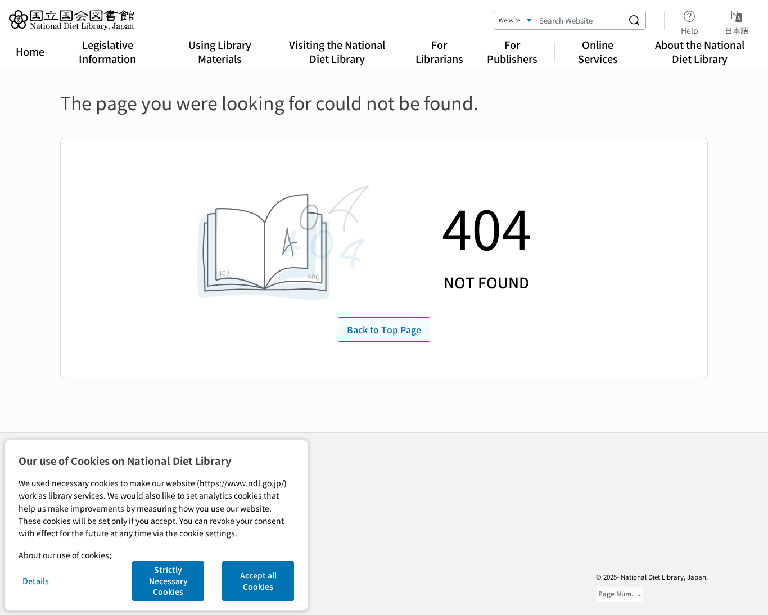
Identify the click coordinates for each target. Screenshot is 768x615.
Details (35, 580)
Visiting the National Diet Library (337, 51)
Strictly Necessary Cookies (168, 580)
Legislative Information (107, 51)
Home (30, 51)
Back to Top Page (384, 329)
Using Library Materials (219, 51)
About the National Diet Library (699, 51)
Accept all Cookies (258, 580)
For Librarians (439, 51)
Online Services (598, 51)
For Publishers (512, 51)
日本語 (736, 30)
